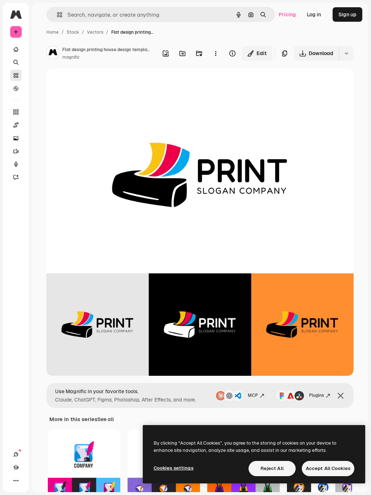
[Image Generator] (16, 138)
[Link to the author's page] (52, 53)
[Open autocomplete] (57, 14)
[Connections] (16, 454)
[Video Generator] (16, 151)
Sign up (347, 14)
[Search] (16, 62)
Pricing (287, 14)
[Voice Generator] (16, 164)
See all (105, 419)
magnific (71, 57)
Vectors (95, 32)
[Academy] (16, 467)
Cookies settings (173, 468)
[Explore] (16, 88)
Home (52, 32)
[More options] (215, 53)
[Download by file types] (346, 53)
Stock (73, 32)
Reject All (272, 468)
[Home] (16, 49)
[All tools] (16, 112)
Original (93, 82)
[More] (16, 480)
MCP (253, 395)
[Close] (340, 395)
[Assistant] (16, 177)
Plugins (316, 395)
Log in (314, 14)
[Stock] (16, 75)
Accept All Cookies (328, 468)
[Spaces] (16, 125)
